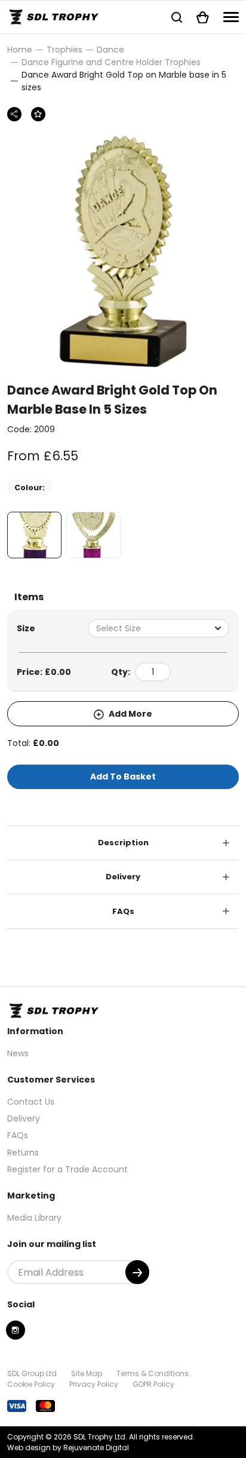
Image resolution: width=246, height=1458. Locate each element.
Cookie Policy (31, 1384)
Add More (129, 714)
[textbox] (158, 628)
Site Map (86, 1373)
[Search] (176, 17)
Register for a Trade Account (67, 1169)
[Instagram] (15, 1330)
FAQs (123, 911)
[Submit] (137, 1272)
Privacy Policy (93, 1384)
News (18, 1053)
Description (123, 842)
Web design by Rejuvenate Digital (68, 1447)
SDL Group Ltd (32, 1373)
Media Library (34, 1218)
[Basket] (202, 17)
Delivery (123, 876)
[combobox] (158, 628)
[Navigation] (231, 17)
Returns (23, 1153)
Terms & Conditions (152, 1373)
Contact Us (30, 1102)
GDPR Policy (153, 1384)
